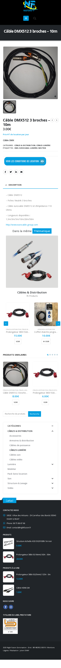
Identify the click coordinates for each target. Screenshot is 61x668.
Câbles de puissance (26, 390)
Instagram (11, 607)
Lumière (12, 464)
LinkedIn (16, 172)
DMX (16, 148)
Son (9, 478)
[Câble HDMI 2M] (8, 590)
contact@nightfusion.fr (21, 527)
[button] (47, 354)
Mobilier (12, 469)
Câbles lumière (43, 145)
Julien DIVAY (24, 650)
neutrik (42, 148)
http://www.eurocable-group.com (22, 224)
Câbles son (15, 454)
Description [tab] (15, 185)
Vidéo (10, 488)
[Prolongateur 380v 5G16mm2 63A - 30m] (8, 557)
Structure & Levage (17, 483)
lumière (33, 148)
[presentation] (6, 323)
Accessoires (15, 435)
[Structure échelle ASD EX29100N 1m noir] (8, 543)
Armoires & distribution (18, 329)
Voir (19, 341)
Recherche (34, 414)
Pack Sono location (17, 473)
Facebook (5, 172)
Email (21, 172)
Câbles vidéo (15, 459)
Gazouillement (10, 172)
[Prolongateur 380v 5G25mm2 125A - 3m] (8, 576)
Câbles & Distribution (24, 145)
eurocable (24, 148)
